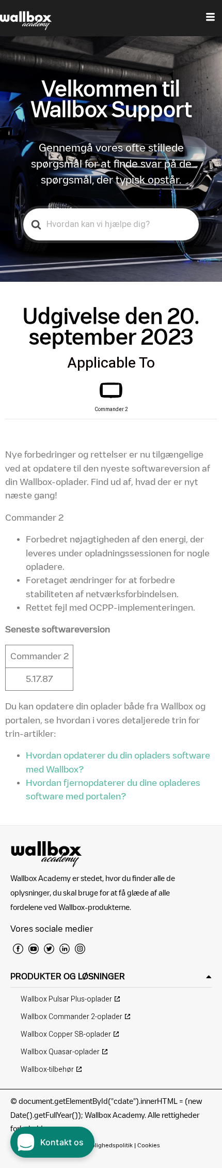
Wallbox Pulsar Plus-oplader (66, 999)
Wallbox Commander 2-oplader (71, 1016)
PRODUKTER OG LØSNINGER (67, 976)
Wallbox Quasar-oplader (60, 1051)
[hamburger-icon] (210, 18)
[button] (111, 976)
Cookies (148, 1145)
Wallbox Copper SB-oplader (66, 1034)
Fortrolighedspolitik (105, 1145)
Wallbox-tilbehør (47, 1069)
